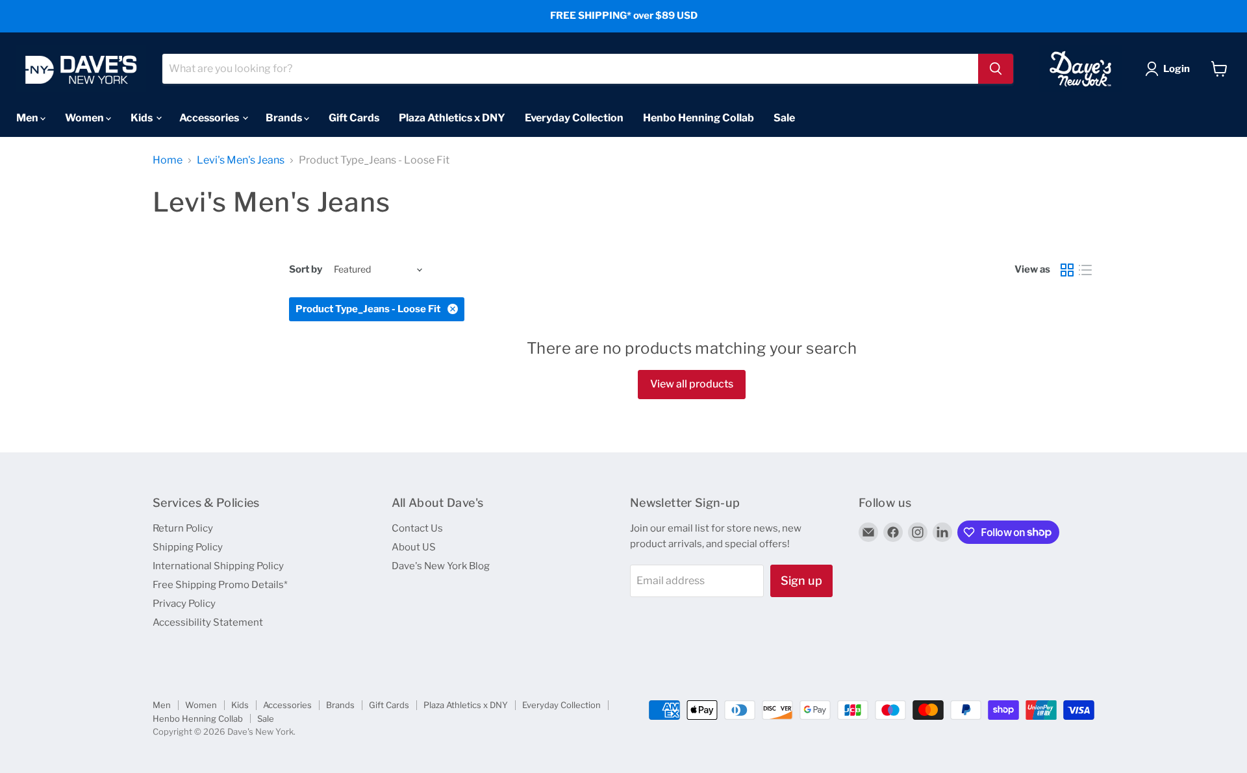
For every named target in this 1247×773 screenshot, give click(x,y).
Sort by (305, 269)
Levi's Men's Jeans (240, 160)
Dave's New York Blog (441, 566)
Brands (285, 117)
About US (414, 547)
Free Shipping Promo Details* (220, 585)
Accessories (210, 117)
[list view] (1085, 270)
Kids (143, 117)
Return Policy (183, 528)
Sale (784, 117)
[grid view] (1067, 270)
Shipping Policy (188, 547)
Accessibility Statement (208, 622)
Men (28, 117)
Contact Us (417, 528)
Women (85, 117)
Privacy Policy (184, 603)
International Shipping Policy (218, 566)
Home (168, 160)
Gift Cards (354, 117)
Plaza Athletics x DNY (452, 117)
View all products (691, 384)
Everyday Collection (574, 117)
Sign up (801, 580)
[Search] (995, 69)
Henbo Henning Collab (698, 117)
